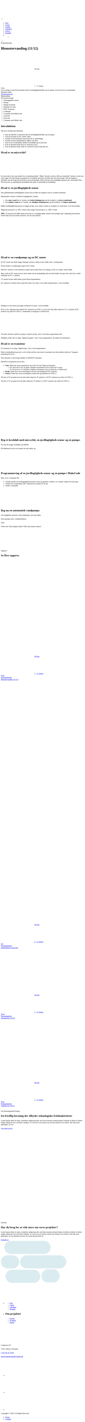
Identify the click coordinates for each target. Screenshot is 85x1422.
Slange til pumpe (9, 105)
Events (12, 1318)
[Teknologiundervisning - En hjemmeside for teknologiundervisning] (17, 17)
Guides (7, 27)
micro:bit (6, 116)
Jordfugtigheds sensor (11, 100)
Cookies (8, 1419)
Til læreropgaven (7, 94)
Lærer (7, 25)
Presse (12, 1322)
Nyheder (13, 1320)
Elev (7, 23)
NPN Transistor (8, 109)
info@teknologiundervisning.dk (12, 1356)
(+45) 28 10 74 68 (7, 1353)
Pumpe (5, 102)
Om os (7, 31)
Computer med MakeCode (12, 114)
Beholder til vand (9, 107)
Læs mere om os (6, 1128)
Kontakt (8, 33)
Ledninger (7, 111)
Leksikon (8, 29)
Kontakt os (5, 1240)
